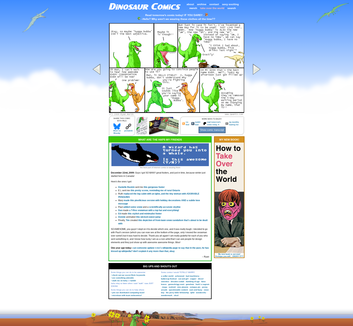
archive (201, 4)
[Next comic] (256, 114)
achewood (179, 276)
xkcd (176, 295)
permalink (128, 131)
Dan (120, 210)
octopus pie (195, 287)
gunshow (190, 284)
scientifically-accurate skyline (165, 207)
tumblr (133, 281)
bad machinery (192, 276)
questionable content (178, 290)
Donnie (122, 217)
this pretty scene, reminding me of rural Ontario (155, 190)
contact (214, 4)
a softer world (167, 276)
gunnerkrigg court (176, 284)
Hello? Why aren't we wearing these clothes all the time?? (179, 18)
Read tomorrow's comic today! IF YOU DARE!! (174, 15)
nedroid (172, 287)
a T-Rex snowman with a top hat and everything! (154, 210)
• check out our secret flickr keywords (128, 275)
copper (193, 279)
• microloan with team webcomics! (126, 295)
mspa (164, 287)
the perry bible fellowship (177, 293)
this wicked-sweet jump (148, 217)
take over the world (212, 8)
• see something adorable (122, 278)
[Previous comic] (97, 114)
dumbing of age (193, 282)
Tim (128, 220)
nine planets (182, 287)
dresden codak (177, 282)
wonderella (201, 293)
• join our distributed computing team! (128, 293)
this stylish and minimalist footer (145, 213)
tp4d (192, 293)
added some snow (132, 207)
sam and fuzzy (195, 290)
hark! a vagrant (202, 284)
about (190, 4)
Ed (119, 213)
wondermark (166, 295)
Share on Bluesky (117, 132)
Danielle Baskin (126, 187)
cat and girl (183, 279)
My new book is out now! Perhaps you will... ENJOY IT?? (229, 255)
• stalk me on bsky (119, 281)
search (231, 8)
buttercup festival (169, 279)
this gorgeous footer (154, 187)
